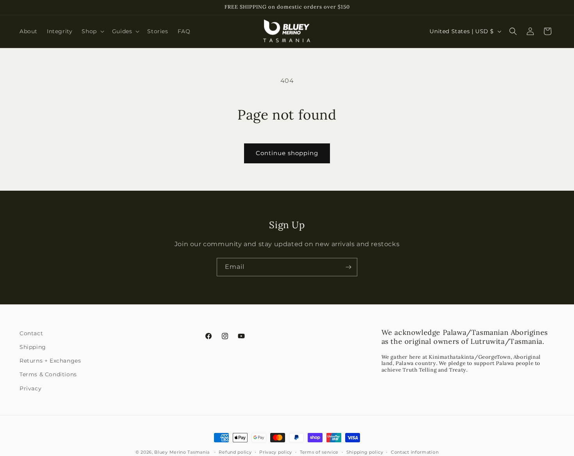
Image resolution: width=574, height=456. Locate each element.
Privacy (30, 388)
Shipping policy (364, 452)
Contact (31, 333)
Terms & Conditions (48, 374)
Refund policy (235, 452)
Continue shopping (287, 153)
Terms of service (319, 452)
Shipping (33, 346)
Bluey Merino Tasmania (182, 452)
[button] (92, 31)
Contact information (415, 452)
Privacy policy (275, 452)
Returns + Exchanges (50, 360)
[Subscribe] (348, 267)
